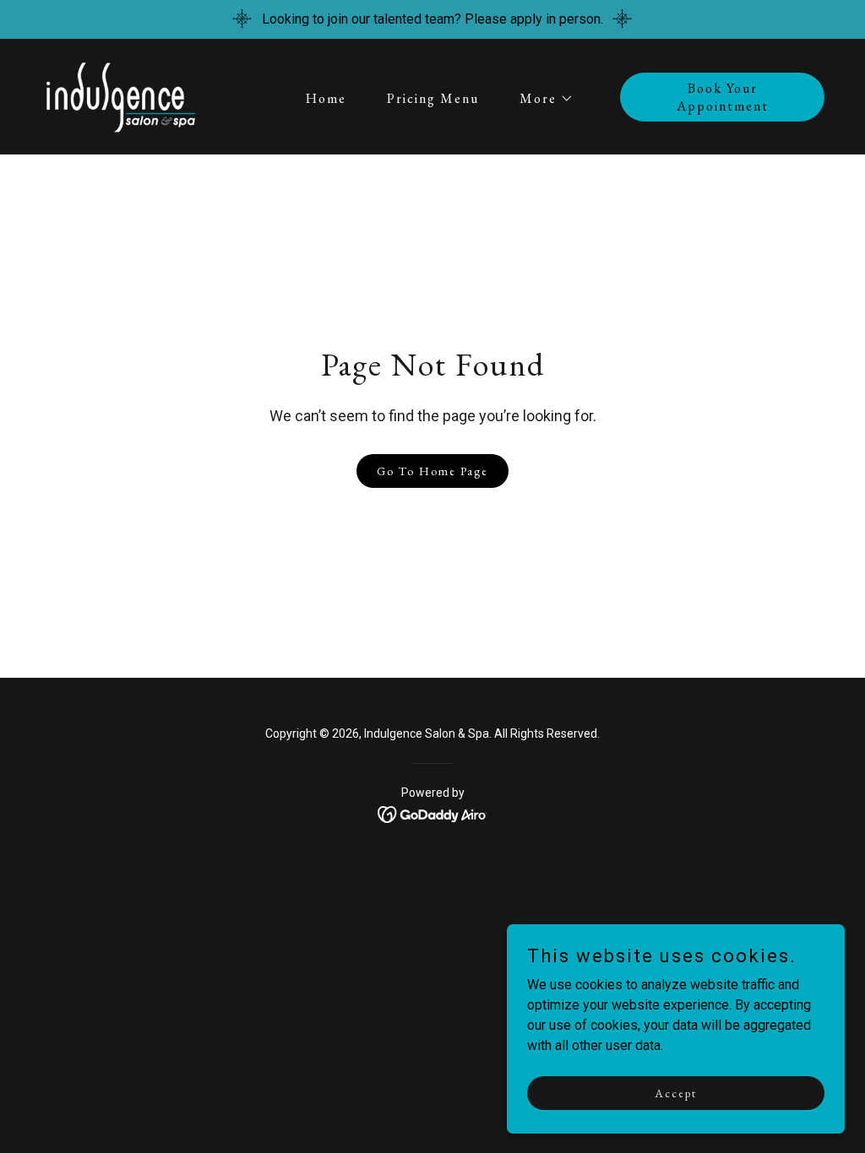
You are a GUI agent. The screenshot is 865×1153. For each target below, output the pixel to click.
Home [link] (326, 98)
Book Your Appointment (723, 97)
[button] (540, 99)
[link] (120, 96)
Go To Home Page (432, 471)
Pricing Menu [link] (433, 98)
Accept (676, 1092)
